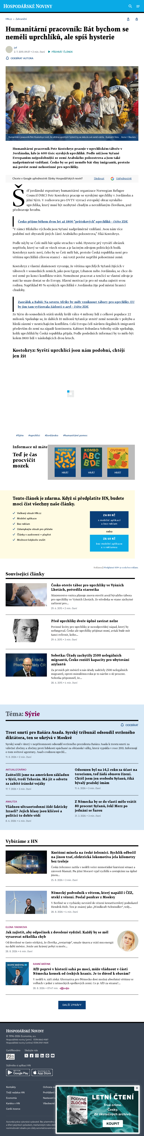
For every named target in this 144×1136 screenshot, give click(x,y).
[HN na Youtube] (52, 1055)
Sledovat (99, 178)
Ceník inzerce (13, 1109)
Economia (11, 1098)
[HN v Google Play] (18, 1072)
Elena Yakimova (16, 927)
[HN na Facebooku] (31, 1055)
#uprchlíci (34, 435)
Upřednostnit (124, 178)
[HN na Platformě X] (26, 1055)
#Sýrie (20, 435)
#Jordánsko (51, 435)
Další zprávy (72, 1004)
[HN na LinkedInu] (42, 1055)
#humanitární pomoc (75, 435)
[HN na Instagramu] (37, 1055)
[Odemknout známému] (136, 19)
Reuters (132, 137)
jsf (15, 47)
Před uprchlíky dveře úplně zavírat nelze (84, 621)
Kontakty (11, 1087)
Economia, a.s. (28, 1036)
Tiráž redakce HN (15, 1092)
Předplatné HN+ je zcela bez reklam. (121, 567)
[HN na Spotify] (47, 1055)
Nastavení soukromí (53, 1098)
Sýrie (32, 714)
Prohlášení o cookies (54, 1092)
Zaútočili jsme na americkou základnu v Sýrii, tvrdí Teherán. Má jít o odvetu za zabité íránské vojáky (37, 779)
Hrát (65, 472)
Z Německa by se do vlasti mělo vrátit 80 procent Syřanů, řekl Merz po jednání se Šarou (105, 806)
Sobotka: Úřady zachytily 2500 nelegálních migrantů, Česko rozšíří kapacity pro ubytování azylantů (90, 660)
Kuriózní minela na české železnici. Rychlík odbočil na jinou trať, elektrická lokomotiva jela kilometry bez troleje (93, 857)
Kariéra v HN (13, 1103)
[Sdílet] (128, 19)
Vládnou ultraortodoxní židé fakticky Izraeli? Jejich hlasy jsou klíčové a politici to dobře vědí (36, 811)
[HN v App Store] (42, 1072)
